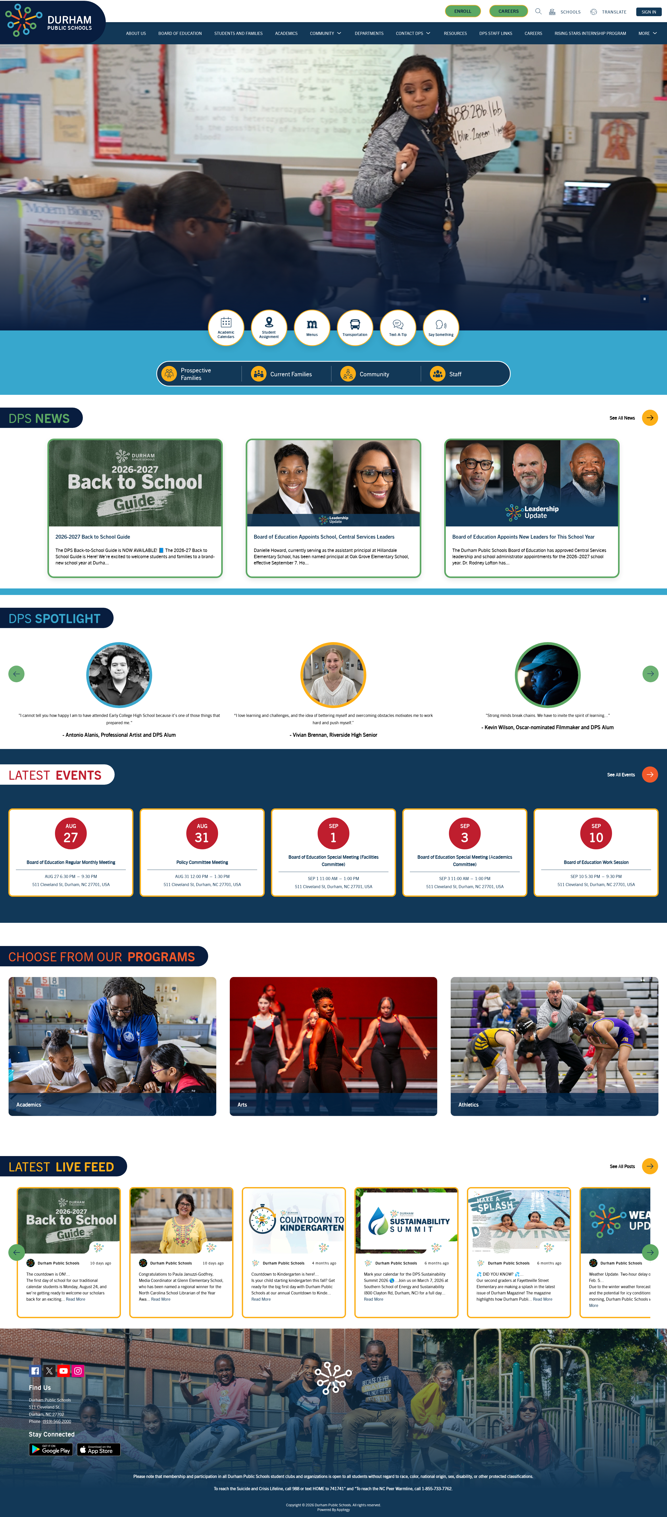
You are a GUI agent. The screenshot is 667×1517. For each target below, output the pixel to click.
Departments (369, 33)
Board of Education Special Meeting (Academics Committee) (464, 860)
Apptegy (343, 1509)
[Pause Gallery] (644, 299)
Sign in (649, 12)
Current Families (291, 374)
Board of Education (180, 33)
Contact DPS (409, 33)
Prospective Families (196, 373)
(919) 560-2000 (57, 1421)
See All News (622, 418)
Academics (286, 33)
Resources (455, 33)
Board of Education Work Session (596, 862)
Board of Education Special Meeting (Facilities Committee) (333, 860)
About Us (136, 33)
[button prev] (16, 1252)
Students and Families (238, 33)
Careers (509, 11)
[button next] (650, 1252)
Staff (455, 374)
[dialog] (112, 1046)
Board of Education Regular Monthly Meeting (71, 862)
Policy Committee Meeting (202, 862)
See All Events (621, 774)
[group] (119, 692)
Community (322, 33)
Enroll (463, 11)
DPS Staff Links (495, 33)
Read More (75, 1299)
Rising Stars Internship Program (590, 33)
